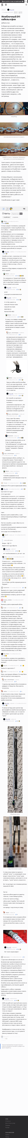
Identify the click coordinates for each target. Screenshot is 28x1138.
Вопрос (4, 9)
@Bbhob (13, 251)
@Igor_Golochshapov (18, 377)
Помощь (7, 1136)
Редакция (7, 1125)
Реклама (7, 1127)
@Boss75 (14, 549)
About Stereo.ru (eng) (10, 1123)
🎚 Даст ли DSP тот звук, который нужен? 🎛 (12, 1)
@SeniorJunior (14, 998)
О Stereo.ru (8, 1121)
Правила (7, 1134)
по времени (15, 217)
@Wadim (13, 703)
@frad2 (17, 679)
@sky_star (12, 273)
